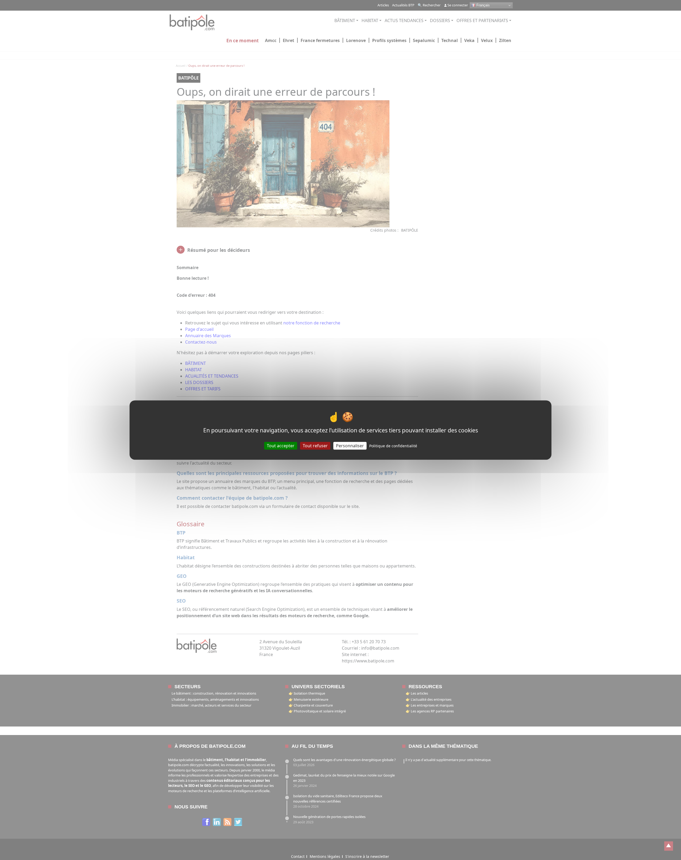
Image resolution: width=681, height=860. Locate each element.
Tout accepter (280, 445)
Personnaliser (350, 445)
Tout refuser (315, 445)
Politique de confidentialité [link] (393, 445)
